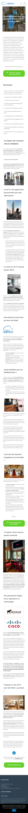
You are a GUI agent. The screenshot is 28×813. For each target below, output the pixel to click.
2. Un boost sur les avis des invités (11, 100)
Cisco (13, 675)
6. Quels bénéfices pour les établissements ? (13, 116)
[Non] (26, 808)
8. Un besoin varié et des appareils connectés (14, 123)
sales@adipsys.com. (19, 758)
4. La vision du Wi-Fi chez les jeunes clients (13, 108)
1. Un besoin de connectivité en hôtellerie (13, 97)
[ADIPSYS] (7, 6)
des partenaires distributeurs (14, 632)
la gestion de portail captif (14, 380)
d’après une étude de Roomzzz (9, 723)
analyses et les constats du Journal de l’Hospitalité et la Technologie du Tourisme (13, 297)
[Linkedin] (14, 753)
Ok (14, 810)
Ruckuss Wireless (6, 675)
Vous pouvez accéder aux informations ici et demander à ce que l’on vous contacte (13, 669)
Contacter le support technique (7, 784)
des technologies (16, 634)
